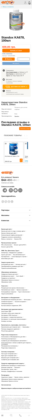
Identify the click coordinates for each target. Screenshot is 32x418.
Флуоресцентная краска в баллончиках (12, 288)
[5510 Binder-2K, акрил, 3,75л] (13, 148)
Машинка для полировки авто (10, 357)
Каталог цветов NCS (20, 245)
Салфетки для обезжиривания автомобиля (13, 340)
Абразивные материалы (9, 272)
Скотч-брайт (19, 276)
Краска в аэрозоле (22, 289)
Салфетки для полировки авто (10, 359)
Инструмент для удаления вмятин (12, 309)
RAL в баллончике (6, 245)
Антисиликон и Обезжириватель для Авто (13, 336)
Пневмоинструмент (7, 301)
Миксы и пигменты (6, 239)
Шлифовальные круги (7, 276)
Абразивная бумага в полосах (10, 280)
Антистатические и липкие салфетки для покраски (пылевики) (16, 343)
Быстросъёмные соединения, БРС (11, 305)
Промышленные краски (9, 242)
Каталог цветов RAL (7, 247)
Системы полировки (8, 351)
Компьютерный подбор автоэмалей (11, 235)
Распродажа (5, 375)
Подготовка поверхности (9, 334)
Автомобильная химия (7, 289)
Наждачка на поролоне (8, 278)
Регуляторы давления (7, 331)
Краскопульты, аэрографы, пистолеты (14, 325)
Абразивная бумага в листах (9, 381)
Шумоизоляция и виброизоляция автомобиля (16, 388)
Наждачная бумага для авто (9, 274)
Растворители (5, 256)
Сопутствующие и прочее (19, 256)
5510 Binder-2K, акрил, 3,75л (12, 156)
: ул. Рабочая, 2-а (16, 72)
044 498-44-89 (11, 180)
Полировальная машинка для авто (11, 299)
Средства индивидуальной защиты (13, 363)
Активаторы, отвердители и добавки (11, 252)
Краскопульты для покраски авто (10, 327)
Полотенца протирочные (8, 338)
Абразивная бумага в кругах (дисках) (12, 379)
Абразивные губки (6, 282)
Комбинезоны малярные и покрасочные (13, 365)
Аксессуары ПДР (6, 311)
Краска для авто (6, 229)
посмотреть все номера (7, 182)
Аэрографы (25, 327)
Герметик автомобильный (8, 268)
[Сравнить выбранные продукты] (29, 415)
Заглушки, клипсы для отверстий (10, 313)
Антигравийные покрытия (8, 292)
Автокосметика (6, 385)
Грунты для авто (6, 254)
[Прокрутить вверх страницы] (29, 410)
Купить (9, 59)
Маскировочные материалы (9, 346)
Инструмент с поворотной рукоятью (11, 317)
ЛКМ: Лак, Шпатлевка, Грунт (10, 250)
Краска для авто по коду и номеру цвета (13, 231)
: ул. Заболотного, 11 (15, 74)
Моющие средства (6, 367)
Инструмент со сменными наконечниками (13, 319)
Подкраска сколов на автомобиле (11, 237)
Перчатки (17, 367)
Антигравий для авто (7, 264)
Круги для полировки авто (8, 355)
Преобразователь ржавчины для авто (12, 266)
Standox (16, 116)
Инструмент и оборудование (10, 297)
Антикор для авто (21, 264)
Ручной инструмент (20, 301)
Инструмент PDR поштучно (9, 315)
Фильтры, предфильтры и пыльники (11, 371)
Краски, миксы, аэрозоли (21, 377)
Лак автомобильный (19, 254)
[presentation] (25, 135)
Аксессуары (27, 299)
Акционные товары (6, 377)
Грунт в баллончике (24, 292)
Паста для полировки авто (9, 353)
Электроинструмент (7, 303)
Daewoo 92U (18, 239)
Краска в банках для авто (8, 233)
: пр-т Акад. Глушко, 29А (14, 75)
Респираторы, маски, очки (9, 369)
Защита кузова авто (8, 262)
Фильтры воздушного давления (10, 329)
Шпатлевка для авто (7, 258)
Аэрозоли (4, 286)
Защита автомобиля (7, 293)
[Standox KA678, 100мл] (16, 21)
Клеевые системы (6, 321)
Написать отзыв (25, 128)
